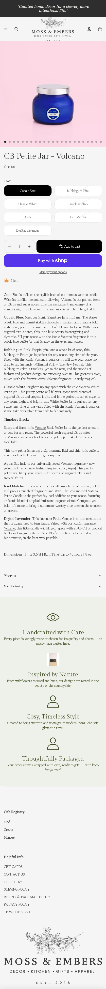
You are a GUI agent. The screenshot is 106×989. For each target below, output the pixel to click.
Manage (9, 837)
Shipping (10, 575)
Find (7, 821)
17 (75, 142)
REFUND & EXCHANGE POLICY (27, 896)
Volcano (40, 427)
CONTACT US (14, 874)
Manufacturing (13, 586)
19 (83, 142)
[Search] (16, 29)
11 (49, 142)
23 (101, 142)
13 (57, 142)
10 (44, 142)
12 (53, 142)
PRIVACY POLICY (17, 904)
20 (88, 142)
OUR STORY (13, 881)
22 (96, 142)
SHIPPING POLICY (17, 889)
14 (62, 142)
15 (66, 142)
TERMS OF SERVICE (18, 911)
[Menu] (5, 29)
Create (8, 829)
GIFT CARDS (13, 866)
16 (70, 142)
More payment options (53, 272)
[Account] (89, 29)
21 (92, 142)
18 (79, 142)
